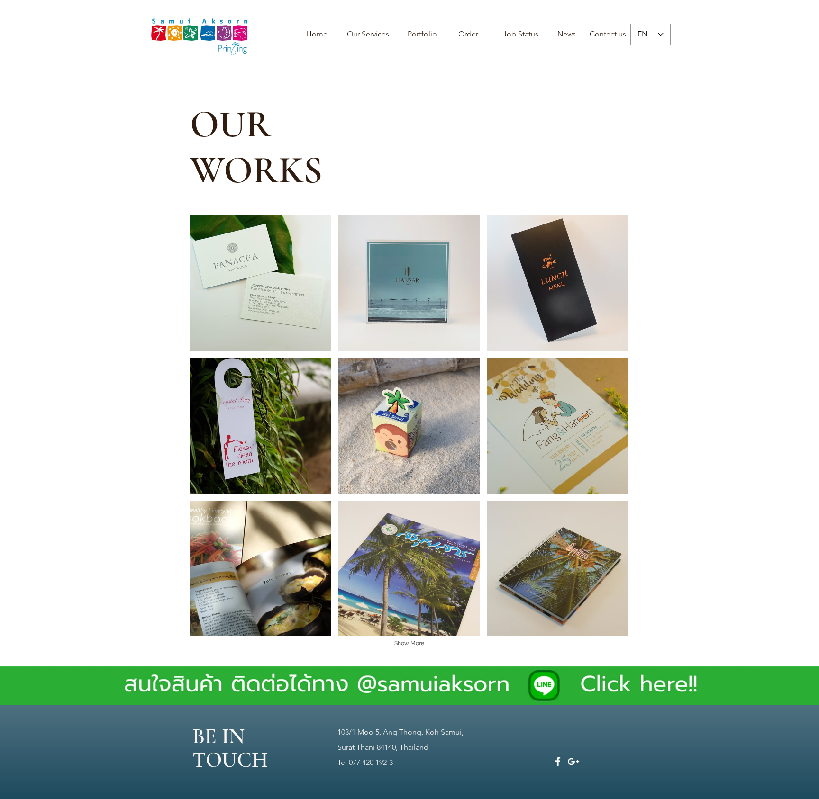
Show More (409, 643)
